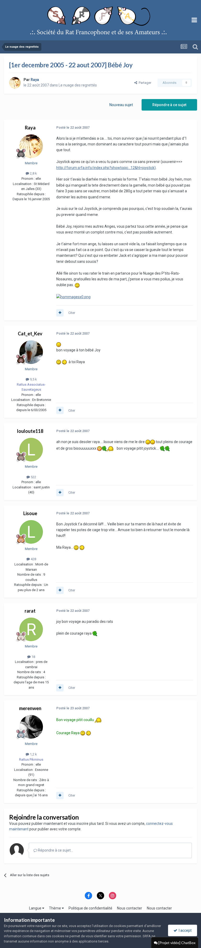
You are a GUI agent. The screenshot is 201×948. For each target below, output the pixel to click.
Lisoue (30, 513)
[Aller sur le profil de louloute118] (31, 449)
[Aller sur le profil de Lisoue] (31, 532)
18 (33, 657)
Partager (144, 83)
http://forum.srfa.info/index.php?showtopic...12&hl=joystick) (106, 168)
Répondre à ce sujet (169, 105)
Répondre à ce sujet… (55, 850)
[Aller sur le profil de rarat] (31, 629)
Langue (35, 908)
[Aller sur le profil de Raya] (15, 83)
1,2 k (33, 754)
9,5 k (33, 379)
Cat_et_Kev (30, 333)
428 (33, 559)
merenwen (30, 708)
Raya (30, 127)
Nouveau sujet (121, 105)
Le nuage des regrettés (78, 85)
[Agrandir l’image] (77, 285)
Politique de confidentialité (90, 908)
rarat (30, 611)
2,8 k (33, 173)
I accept (184, 930)
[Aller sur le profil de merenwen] (31, 727)
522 (33, 477)
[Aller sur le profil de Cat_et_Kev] (31, 352)
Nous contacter (129, 908)
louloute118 (30, 431)
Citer (71, 313)
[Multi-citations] (60, 313)
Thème (55, 908)
